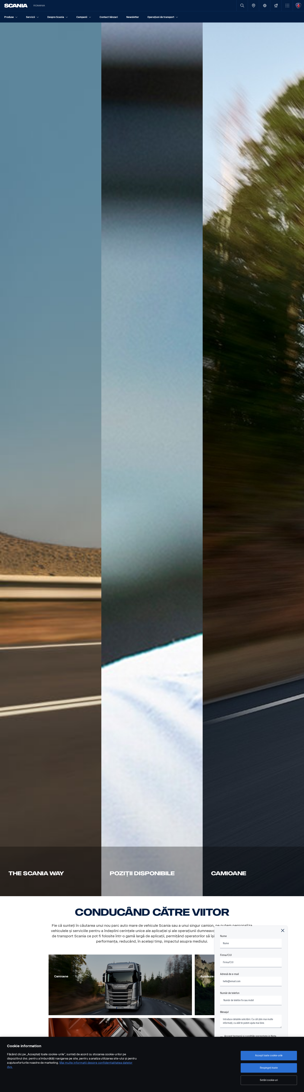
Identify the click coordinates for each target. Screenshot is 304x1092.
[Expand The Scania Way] (50, 459)
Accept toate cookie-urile (269, 1055)
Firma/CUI (226, 955)
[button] (287, 5)
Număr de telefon (229, 993)
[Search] (242, 5)
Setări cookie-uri (269, 1080)
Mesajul (224, 1012)
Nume (223, 936)
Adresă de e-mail (229, 974)
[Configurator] (275, 5)
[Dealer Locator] (253, 5)
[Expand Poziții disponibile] (152, 459)
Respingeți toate (269, 1067)
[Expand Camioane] (253, 459)
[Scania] (16, 6)
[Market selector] (264, 5)
